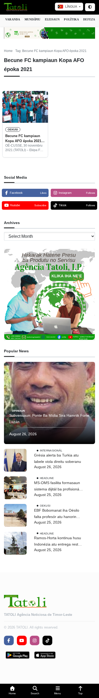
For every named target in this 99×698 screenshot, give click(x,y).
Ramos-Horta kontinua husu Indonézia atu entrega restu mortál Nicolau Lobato (57, 542)
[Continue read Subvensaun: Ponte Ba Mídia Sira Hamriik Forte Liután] (49, 403)
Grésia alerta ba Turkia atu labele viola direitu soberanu (57, 458)
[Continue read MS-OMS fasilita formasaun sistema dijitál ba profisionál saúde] (15, 487)
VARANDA (12, 19)
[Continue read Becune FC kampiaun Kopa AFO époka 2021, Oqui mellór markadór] (25, 107)
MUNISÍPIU (33, 19)
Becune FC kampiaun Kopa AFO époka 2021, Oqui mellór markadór (23, 138)
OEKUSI (13, 129)
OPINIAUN (18, 410)
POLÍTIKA (71, 19)
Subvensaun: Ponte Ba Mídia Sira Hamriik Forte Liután (49, 418)
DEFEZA (89, 19)
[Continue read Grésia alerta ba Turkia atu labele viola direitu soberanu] (15, 460)
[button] (12, 691)
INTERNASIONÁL (51, 450)
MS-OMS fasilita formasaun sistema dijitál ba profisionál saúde (57, 487)
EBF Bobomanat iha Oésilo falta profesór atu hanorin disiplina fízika (56, 514)
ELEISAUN (52, 19)
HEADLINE (47, 478)
